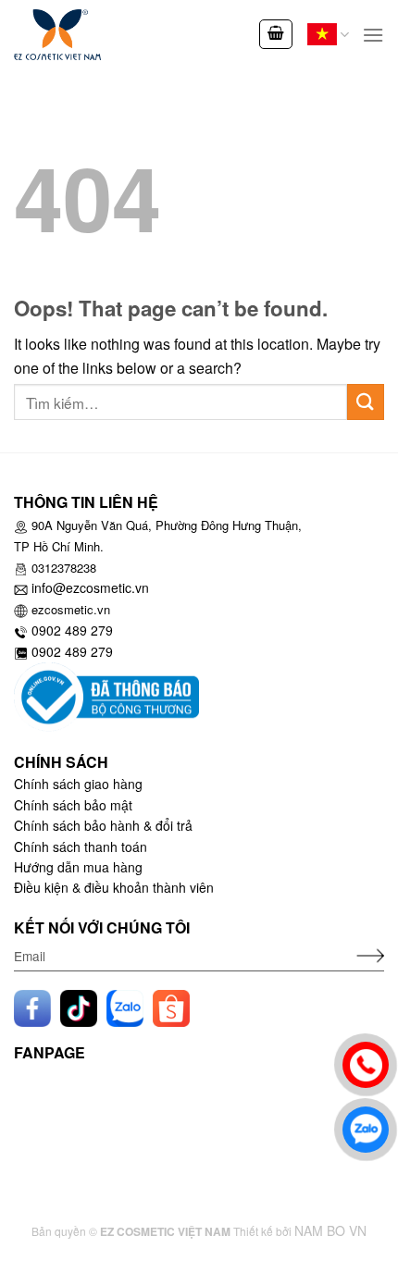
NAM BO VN (330, 1230)
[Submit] (365, 402)
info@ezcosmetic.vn (90, 587)
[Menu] (373, 34)
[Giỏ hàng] (275, 34)
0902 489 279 (72, 630)
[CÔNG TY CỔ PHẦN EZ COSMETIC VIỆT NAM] (88, 34)
